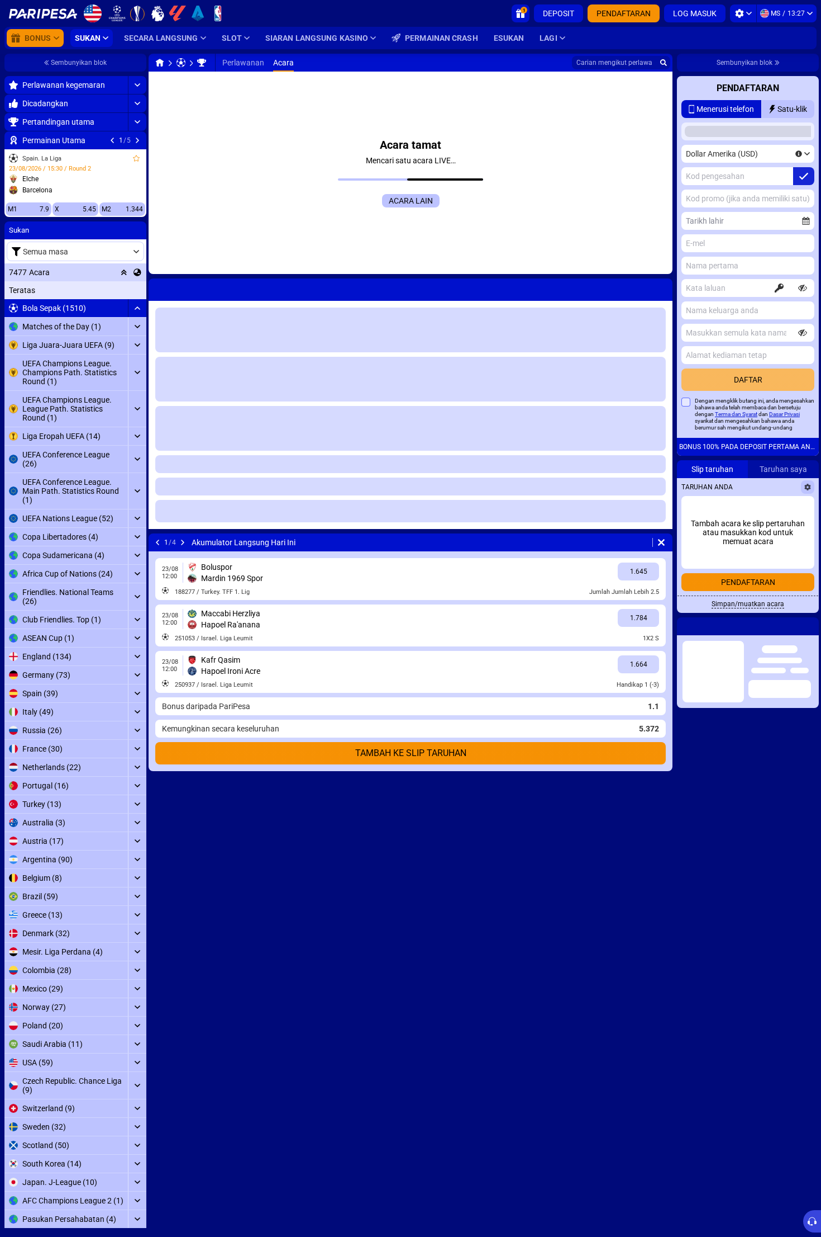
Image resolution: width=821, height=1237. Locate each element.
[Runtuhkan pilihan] (124, 272)
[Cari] (663, 62)
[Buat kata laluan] (779, 288)
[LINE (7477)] (159, 63)
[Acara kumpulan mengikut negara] (137, 272)
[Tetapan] (743, 13)
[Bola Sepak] (181, 63)
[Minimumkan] (137, 308)
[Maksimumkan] (137, 85)
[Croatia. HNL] (201, 63)
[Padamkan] (661, 542)
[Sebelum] (112, 140)
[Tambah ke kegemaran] (136, 158)
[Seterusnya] (137, 140)
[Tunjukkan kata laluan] (802, 288)
